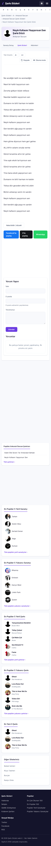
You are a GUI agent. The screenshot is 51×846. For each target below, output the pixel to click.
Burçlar (7, 775)
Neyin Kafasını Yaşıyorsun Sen (16, 457)
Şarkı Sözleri (12, 3)
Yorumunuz (10, 310)
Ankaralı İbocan (22, 16)
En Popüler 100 (33, 804)
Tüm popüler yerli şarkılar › (14, 660)
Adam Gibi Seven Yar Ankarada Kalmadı (19, 453)
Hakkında (5, 801)
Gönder (11, 329)
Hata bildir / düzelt (14, 225)
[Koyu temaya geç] (41, 3)
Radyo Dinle (9, 780)
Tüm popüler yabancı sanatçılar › (17, 606)
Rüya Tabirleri (9, 771)
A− (16, 55)
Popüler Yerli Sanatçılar (36, 808)
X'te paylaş (25, 234)
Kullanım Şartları (7, 811)
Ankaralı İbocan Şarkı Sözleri (14, 19)
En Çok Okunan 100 (35, 801)
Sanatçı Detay (8, 45)
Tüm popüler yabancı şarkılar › (16, 713)
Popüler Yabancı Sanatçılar (37, 811)
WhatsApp (40, 234)
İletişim (4, 804)
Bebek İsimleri (9, 766)
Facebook (5, 826)
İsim (7, 286)
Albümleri (34, 45)
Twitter (4, 822)
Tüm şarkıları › (9, 462)
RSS (3, 830)
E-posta (9, 297)
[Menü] (47, 3)
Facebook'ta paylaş (11, 234)
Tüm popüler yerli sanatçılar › (15, 552)
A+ (22, 55)
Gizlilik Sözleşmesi (8, 808)
